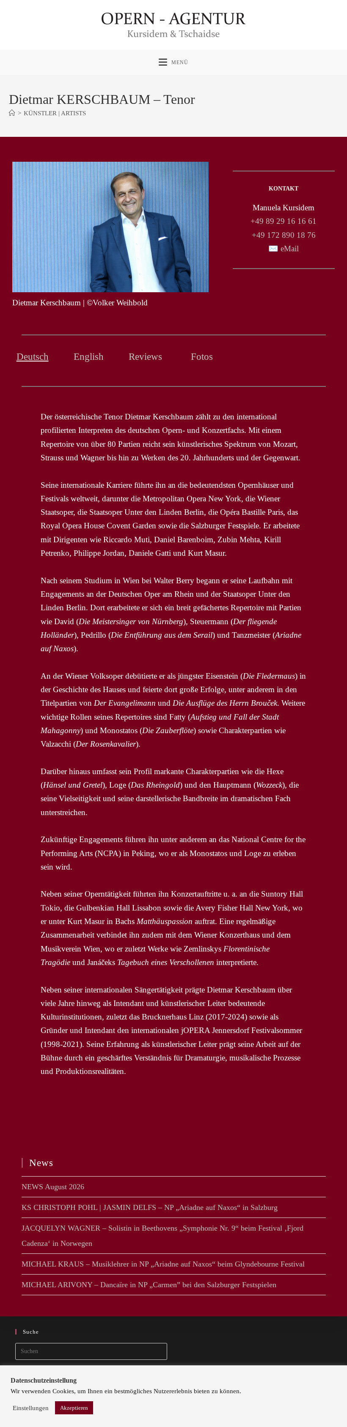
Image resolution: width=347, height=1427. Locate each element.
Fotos (202, 356)
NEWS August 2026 (53, 1186)
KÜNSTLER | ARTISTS (55, 113)
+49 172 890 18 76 (284, 235)
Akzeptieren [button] (74, 1408)
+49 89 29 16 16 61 (284, 221)
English (89, 356)
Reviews (145, 356)
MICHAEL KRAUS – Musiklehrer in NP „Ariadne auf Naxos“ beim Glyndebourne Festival (163, 1264)
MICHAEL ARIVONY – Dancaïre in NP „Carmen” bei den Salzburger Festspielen (149, 1284)
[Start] (12, 113)
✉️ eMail (283, 248)
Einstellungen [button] (31, 1408)
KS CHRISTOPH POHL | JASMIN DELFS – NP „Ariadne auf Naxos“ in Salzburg (150, 1207)
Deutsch (33, 356)
